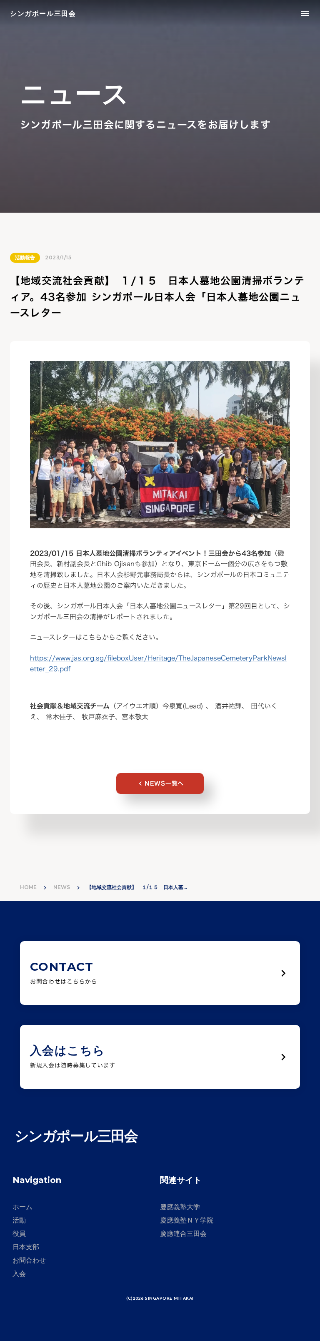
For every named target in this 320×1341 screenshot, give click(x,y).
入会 (19, 1274)
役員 (19, 1234)
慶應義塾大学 (180, 1207)
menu (305, 13)
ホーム (22, 1207)
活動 (19, 1220)
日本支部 (25, 1247)
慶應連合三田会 (183, 1234)
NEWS (61, 887)
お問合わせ (29, 1260)
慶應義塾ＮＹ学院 (186, 1220)
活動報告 (25, 257)
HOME (28, 887)
